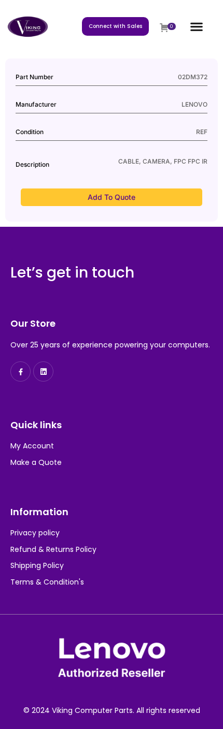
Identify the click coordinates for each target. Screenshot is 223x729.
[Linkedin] (43, 371)
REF (201, 132)
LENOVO (194, 104)
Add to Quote (111, 197)
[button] (196, 27)
